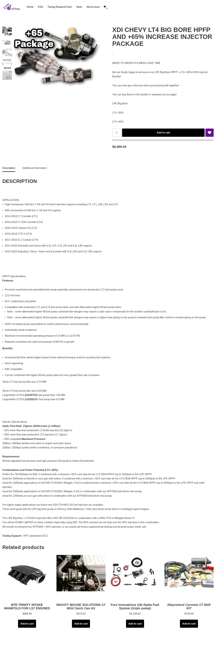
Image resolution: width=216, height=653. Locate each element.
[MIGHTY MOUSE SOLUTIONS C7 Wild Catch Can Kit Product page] (81, 573)
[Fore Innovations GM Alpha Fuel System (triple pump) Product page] (135, 573)
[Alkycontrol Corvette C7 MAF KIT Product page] (189, 573)
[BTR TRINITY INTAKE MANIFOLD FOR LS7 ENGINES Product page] (27, 573)
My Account (93, 7)
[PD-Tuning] (11, 7)
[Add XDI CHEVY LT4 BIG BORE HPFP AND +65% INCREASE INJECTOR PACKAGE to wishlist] (209, 133)
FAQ (40, 7)
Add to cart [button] (27, 623)
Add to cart (163, 132)
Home (30, 7)
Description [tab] (8, 168)
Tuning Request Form (59, 7)
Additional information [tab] (34, 168)
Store (79, 7)
